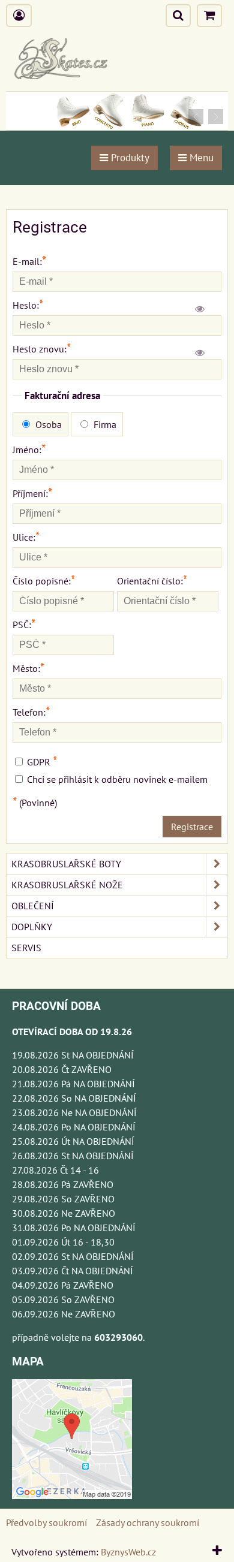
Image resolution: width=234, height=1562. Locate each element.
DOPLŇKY (31, 927)
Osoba (47, 424)
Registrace (192, 827)
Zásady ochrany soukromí (147, 1522)
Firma (103, 424)
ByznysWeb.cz (128, 1552)
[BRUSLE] (117, 126)
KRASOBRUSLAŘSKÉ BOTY (66, 864)
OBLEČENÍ (32, 906)
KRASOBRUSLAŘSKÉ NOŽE (67, 885)
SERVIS (26, 948)
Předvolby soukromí (46, 1522)
